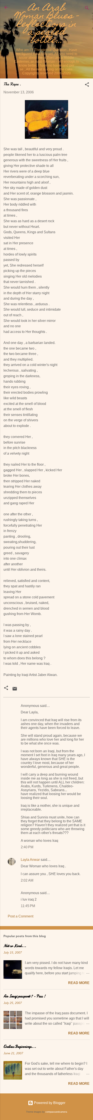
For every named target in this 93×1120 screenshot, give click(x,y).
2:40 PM (27, 847)
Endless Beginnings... (19, 1046)
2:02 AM (27, 880)
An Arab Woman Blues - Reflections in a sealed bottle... (46, 25)
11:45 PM (28, 906)
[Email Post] (14, 690)
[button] (87, 85)
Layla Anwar (30, 859)
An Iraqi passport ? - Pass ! (24, 996)
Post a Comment (20, 916)
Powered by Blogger (49, 1103)
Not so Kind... (14, 946)
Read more (79, 983)
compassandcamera (56, 1111)
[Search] (87, 8)
